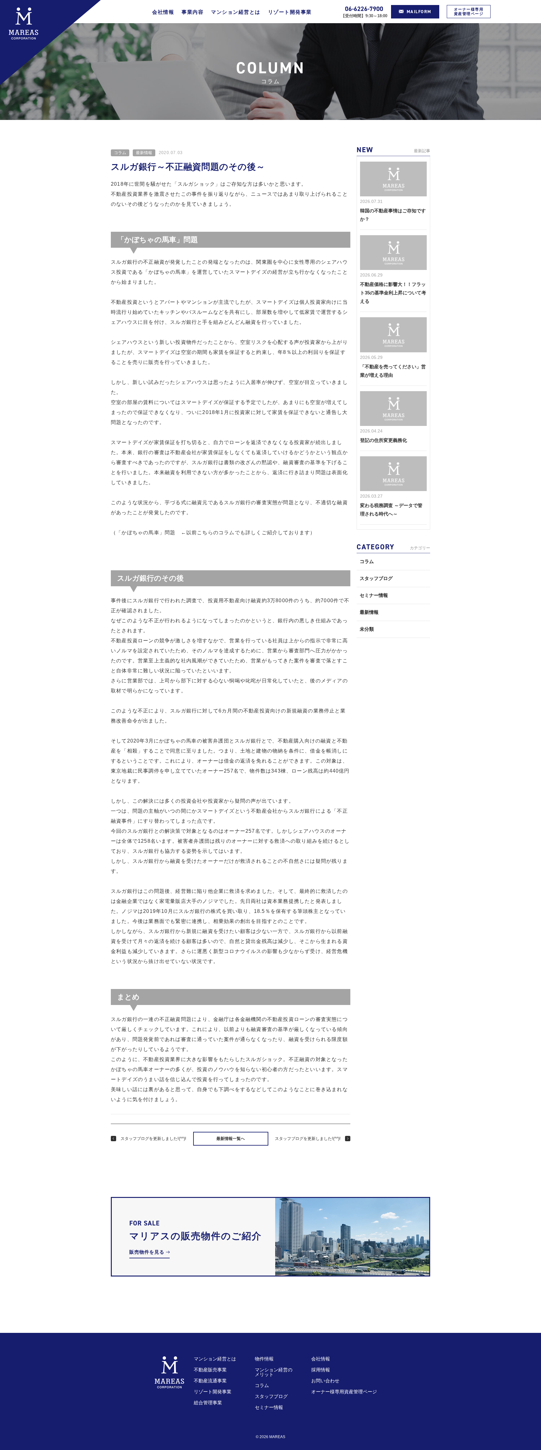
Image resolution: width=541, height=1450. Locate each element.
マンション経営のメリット (273, 1372)
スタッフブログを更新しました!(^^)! (153, 1138)
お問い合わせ (325, 1380)
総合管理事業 (208, 1402)
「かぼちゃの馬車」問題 (145, 532)
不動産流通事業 (210, 1380)
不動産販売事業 (210, 1369)
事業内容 (193, 12)
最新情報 (144, 152)
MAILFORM (419, 12)
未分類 (367, 629)
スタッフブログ (376, 578)
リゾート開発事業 (290, 12)
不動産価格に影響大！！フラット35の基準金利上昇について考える (393, 293)
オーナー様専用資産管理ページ (469, 11)
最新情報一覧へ (230, 1138)
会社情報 (163, 12)
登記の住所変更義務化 (383, 440)
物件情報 (264, 1358)
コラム (120, 152)
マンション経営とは (235, 12)
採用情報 (320, 1369)
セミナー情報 (374, 595)
